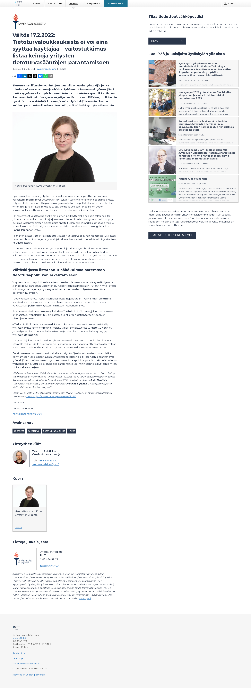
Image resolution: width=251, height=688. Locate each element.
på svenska (39, 674)
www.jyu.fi (85, 598)
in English (28, 674)
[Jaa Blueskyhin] (40, 76)
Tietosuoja (17, 658)
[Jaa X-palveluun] (29, 76)
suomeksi (17, 674)
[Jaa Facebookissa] (19, 76)
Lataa (18, 527)
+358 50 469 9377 (48, 460)
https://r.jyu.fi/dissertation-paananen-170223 (51, 396)
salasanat (19, 431)
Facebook (17, 653)
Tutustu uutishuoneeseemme (172, 235)
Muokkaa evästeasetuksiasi (26, 663)
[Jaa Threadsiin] (35, 76)
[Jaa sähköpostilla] (50, 76)
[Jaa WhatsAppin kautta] (45, 76)
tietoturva (34, 431)
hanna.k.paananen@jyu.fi (27, 414)
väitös (72, 431)
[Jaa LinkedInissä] (24, 76)
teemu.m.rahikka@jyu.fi (45, 464)
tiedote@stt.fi (19, 638)
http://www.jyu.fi (49, 565)
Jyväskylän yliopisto (47, 69)
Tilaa (154, 41)
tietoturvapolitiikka (54, 431)
